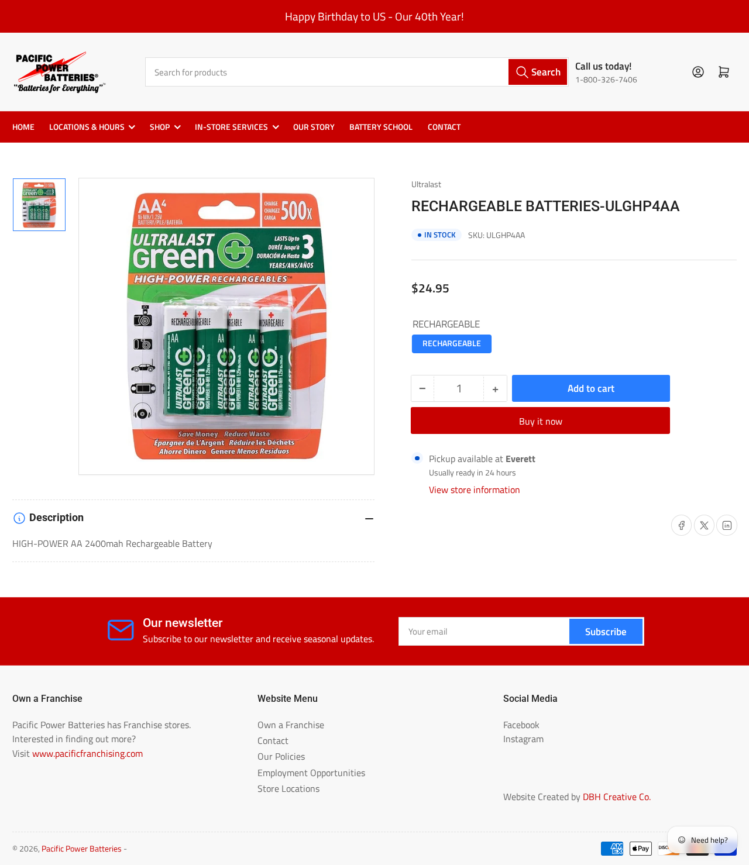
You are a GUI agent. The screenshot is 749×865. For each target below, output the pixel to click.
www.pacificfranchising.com (87, 753)
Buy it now (540, 421)
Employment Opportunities (311, 773)
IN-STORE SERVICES (231, 127)
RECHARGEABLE (451, 343)
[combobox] (357, 71)
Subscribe (606, 631)
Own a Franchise (290, 725)
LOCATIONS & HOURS (87, 127)
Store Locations (288, 788)
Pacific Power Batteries (82, 848)
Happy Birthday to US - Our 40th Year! (374, 16)
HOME (23, 127)
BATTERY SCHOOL (381, 127)
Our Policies (281, 756)
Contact (272, 740)
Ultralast (426, 184)
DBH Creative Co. (617, 797)
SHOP (160, 127)
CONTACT (444, 127)
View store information (474, 490)
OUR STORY (314, 127)
